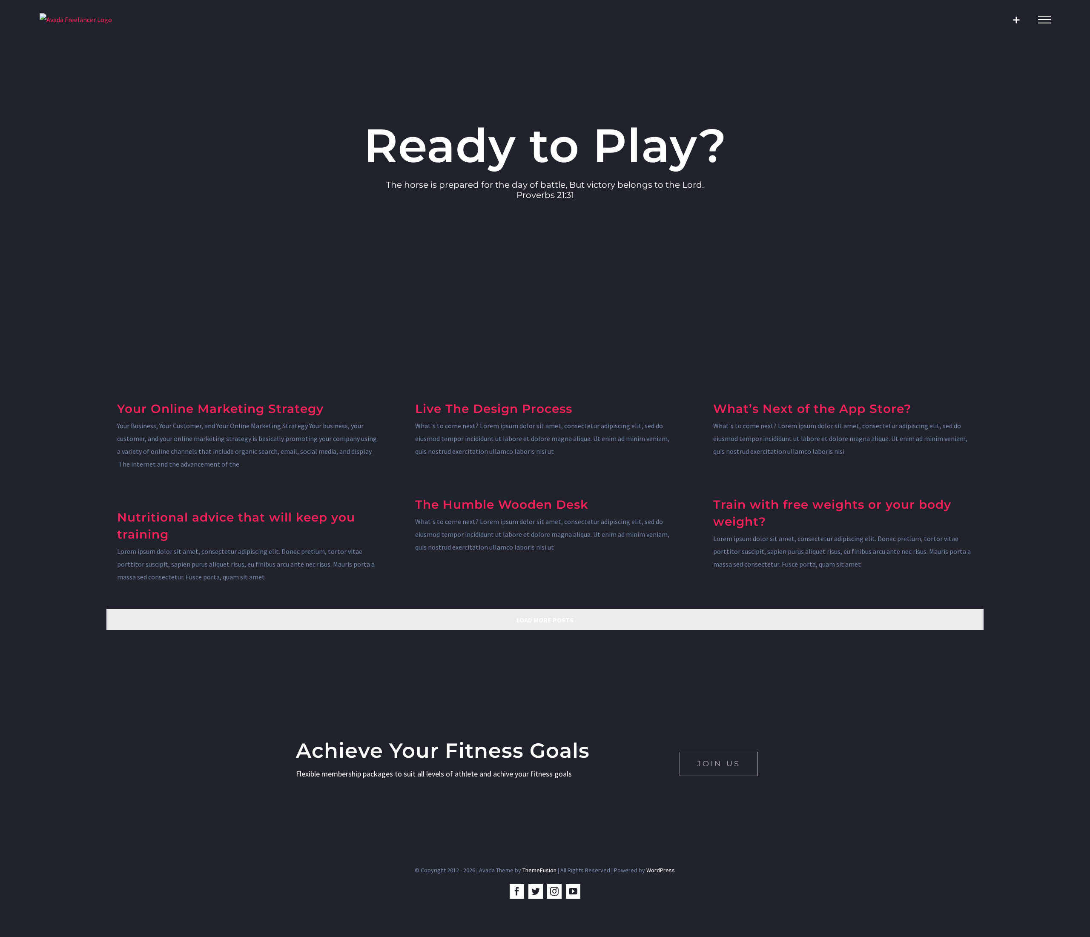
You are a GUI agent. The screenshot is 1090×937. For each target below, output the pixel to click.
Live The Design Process (493, 408)
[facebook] (517, 891)
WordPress (660, 870)
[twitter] (535, 891)
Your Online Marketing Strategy (220, 408)
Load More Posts (545, 620)
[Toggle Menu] (1044, 19)
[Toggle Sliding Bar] (1016, 20)
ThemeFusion (539, 870)
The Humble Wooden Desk (501, 504)
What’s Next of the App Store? (812, 408)
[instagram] (554, 891)
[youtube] (573, 891)
